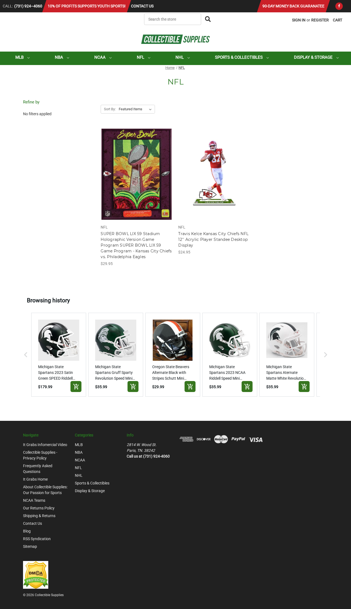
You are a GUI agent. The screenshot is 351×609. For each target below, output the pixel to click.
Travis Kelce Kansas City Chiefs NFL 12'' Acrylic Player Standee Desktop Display (213, 239)
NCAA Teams (34, 500)
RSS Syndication (37, 539)
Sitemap (30, 546)
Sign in (298, 20)
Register (320, 20)
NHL (180, 57)
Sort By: (110, 109)
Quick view (136, 169)
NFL (141, 57)
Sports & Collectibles (239, 57)
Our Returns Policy (39, 508)
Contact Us (142, 6)
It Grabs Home (35, 479)
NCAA (100, 57)
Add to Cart (137, 179)
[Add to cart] (75, 386)
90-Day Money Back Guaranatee (293, 6)
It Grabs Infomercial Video (45, 444)
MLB (20, 57)
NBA (59, 57)
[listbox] (136, 109)
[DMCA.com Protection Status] (35, 574)
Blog (27, 531)
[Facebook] (339, 6)
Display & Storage (314, 57)
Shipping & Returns (39, 516)
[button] (25, 355)
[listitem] (58, 355)
